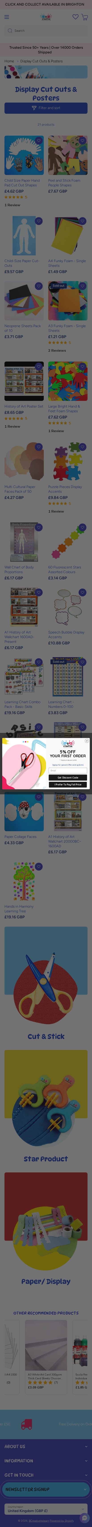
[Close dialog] (87, 741)
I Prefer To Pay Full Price (67, 784)
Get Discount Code (68, 777)
